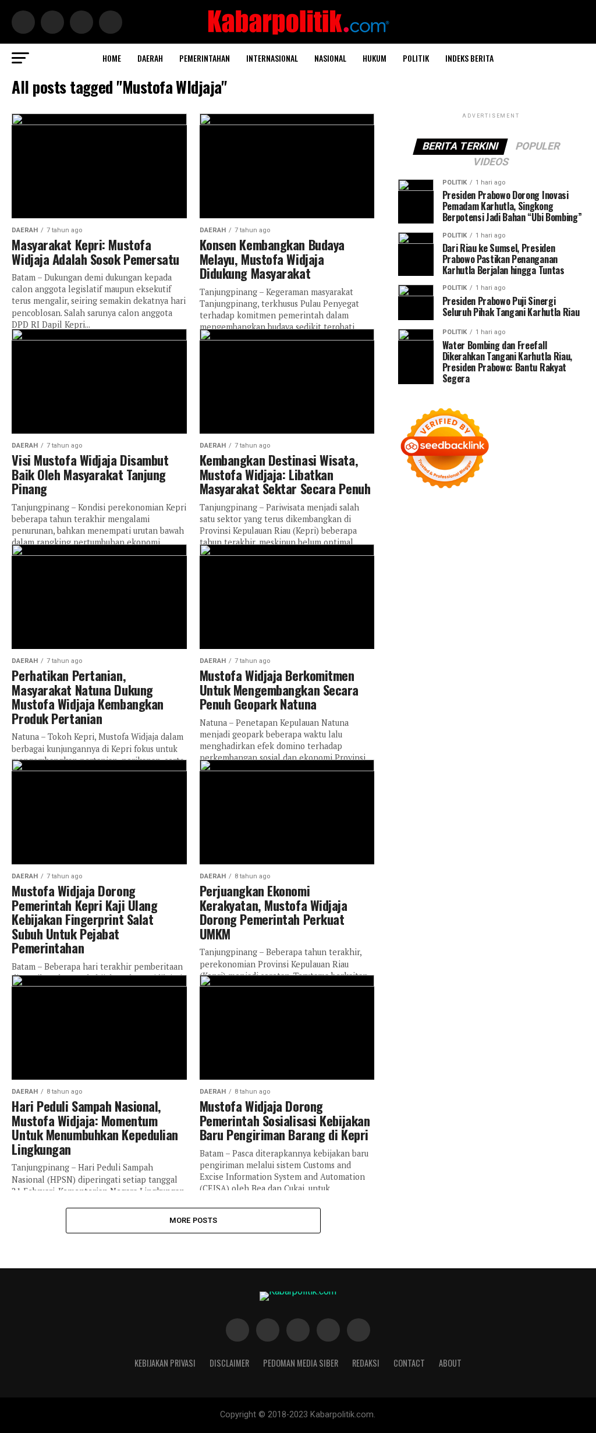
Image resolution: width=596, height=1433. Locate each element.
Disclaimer (229, 1363)
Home (111, 58)
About (450, 1363)
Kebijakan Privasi (165, 1363)
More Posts (193, 1220)
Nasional (330, 58)
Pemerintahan (204, 58)
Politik (416, 58)
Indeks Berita (469, 58)
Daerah (150, 58)
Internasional (272, 58)
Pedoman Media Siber (300, 1363)
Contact (409, 1363)
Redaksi (365, 1363)
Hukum (374, 58)
